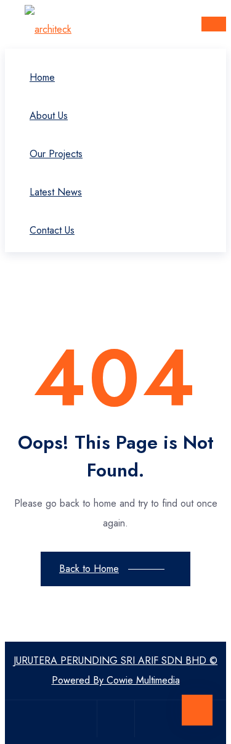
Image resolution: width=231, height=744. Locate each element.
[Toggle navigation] (213, 24)
